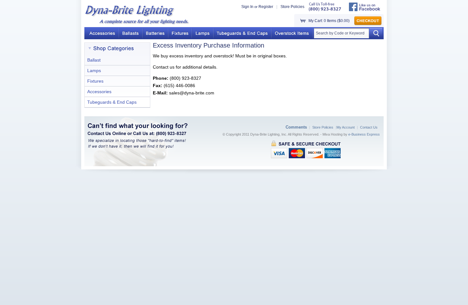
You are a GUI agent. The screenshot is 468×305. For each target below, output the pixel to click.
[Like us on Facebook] (365, 10)
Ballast (94, 60)
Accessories (99, 91)
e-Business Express (364, 134)
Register (266, 6)
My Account (346, 127)
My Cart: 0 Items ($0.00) (329, 21)
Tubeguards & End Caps (112, 102)
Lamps (94, 70)
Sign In (247, 6)
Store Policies (292, 6)
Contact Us (369, 127)
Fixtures (95, 81)
